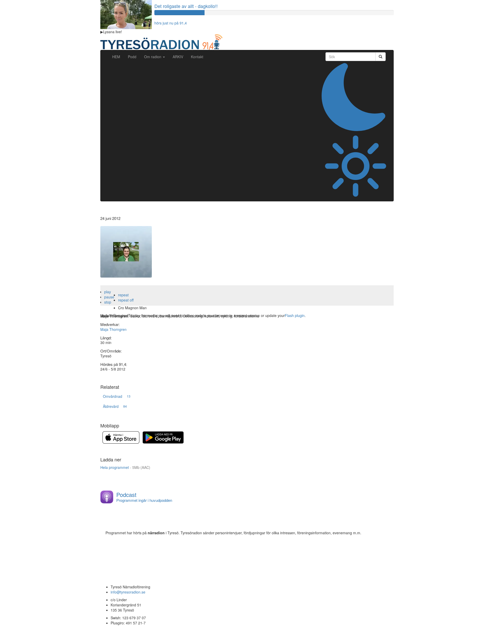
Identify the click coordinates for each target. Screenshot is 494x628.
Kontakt (197, 56)
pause (109, 296)
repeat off (126, 300)
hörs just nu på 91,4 (170, 22)
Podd (132, 56)
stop (107, 302)
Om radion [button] (153, 56)
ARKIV (178, 56)
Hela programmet (125, 467)
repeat (123, 294)
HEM (118, 56)
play (107, 291)
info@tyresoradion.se (128, 592)
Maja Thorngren (113, 329)
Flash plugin (295, 315)
